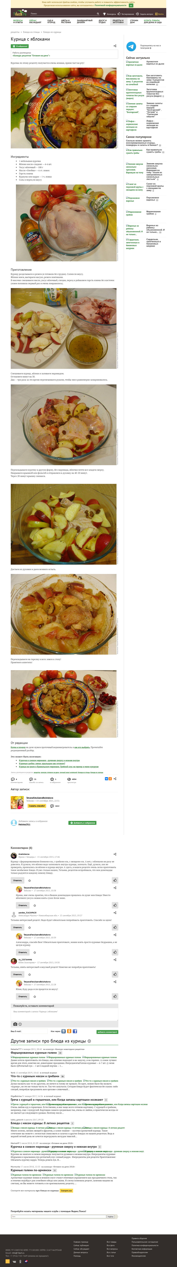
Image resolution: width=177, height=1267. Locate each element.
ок (131, 5)
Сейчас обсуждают (81, 1249)
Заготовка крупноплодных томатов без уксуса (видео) (154, 92)
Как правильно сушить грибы (154, 151)
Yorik (13, 1072)
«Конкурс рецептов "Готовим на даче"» (31, 55)
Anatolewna (24, 854)
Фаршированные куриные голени (34, 1053)
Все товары (111, 1242)
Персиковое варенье (152, 199)
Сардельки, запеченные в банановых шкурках (153, 242)
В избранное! (21, 46)
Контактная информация (142, 1249)
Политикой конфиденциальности (110, 5)
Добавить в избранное (84, 822)
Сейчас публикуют (81, 1245)
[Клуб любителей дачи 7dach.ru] (20, 12)
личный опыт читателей (68, 772)
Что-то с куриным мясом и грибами (35, 1076)
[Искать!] (98, 13)
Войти (161, 14)
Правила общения (139, 1238)
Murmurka (15, 1166)
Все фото (111, 1245)
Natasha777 (16, 1049)
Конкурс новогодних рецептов (69, 1049)
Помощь (77, 1256)
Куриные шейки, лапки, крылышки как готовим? (42, 763)
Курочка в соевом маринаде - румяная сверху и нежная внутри (49, 760)
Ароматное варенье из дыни (155, 63)
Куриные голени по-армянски (31, 1170)
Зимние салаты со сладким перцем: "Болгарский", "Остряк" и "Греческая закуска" (154, 110)
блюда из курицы (96, 772)
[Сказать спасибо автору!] (115, 880)
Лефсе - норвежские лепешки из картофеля (152, 124)
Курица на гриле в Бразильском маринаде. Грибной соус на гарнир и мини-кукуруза (58, 766)
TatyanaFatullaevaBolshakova (37, 887)
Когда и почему (18, 747)
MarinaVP (15, 1143)
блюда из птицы (84, 772)
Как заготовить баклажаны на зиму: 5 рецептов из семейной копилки (155, 79)
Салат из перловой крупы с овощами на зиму (155, 187)
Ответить (17, 880)
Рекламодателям (139, 1256)
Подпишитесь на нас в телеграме (150, 46)
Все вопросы (112, 1249)
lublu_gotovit (17, 1119)
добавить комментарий (107, 1032)
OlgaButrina (16, 1096)
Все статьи (111, 1252)
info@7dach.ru (18, 1253)
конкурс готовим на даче (50, 772)
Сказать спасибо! (37, 805)
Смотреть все (66, 1190)
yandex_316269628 (27, 912)
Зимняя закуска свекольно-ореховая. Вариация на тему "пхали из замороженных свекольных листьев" (154, 171)
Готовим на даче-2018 (62, 1143)
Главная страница (81, 1242)
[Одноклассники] (110, 778)
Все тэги (110, 1256)
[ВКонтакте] (106, 778)
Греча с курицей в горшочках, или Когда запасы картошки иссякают (57, 1100)
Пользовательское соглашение (145, 1242)
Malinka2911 (24, 824)
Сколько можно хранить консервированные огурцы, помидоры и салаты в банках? (142, 143)
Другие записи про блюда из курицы (48, 1041)
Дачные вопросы (81, 1252)
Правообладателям (140, 1252)
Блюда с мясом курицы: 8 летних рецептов (40, 1123)
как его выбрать (82, 747)
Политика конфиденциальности (145, 1245)
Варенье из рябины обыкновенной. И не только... (155, 228)
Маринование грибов (153, 212)
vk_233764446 (25, 959)
